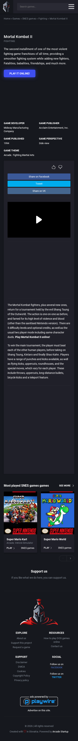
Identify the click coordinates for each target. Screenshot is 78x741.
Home (7, 18)
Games (16, 18)
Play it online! (19, 73)
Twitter (57, 677)
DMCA (21, 666)
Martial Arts (28, 155)
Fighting (42, 18)
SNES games (29, 18)
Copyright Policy (21, 675)
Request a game (21, 647)
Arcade (7, 155)
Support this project (21, 642)
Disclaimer (21, 662)
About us (21, 638)
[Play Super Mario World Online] (57, 513)
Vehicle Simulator (24, 543)
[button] (63, 558)
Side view (44, 143)
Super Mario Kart (17, 539)
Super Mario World (55, 539)
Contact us (56, 646)
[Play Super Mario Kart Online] (20, 513)
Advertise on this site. (39, 710)
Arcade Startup (60, 731)
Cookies (21, 671)
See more (64, 485)
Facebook (56, 667)
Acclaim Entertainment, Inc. (53, 127)
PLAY (9, 548)
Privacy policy (21, 680)
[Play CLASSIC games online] (6, 6)
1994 (6, 143)
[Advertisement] (37, 98)
